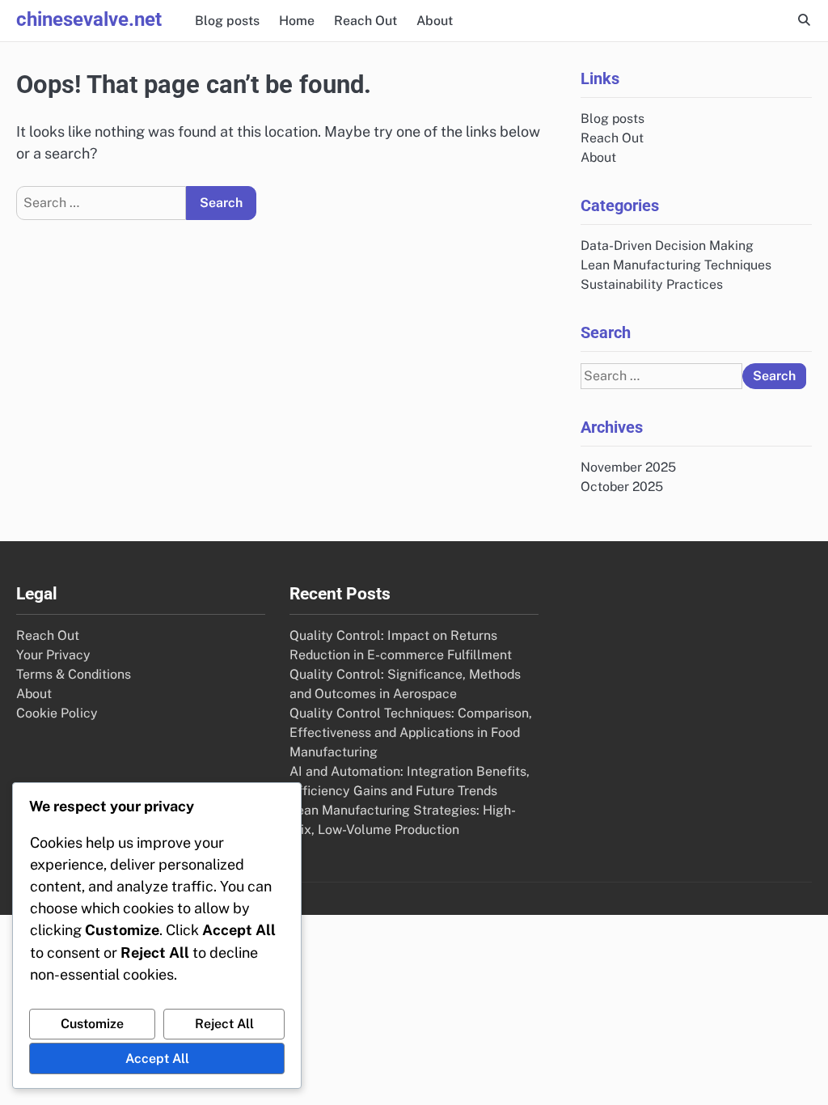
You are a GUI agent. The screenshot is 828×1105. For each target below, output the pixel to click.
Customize (92, 1023)
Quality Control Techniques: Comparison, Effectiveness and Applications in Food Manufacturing (410, 732)
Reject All (224, 1023)
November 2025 (628, 467)
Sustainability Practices (652, 284)
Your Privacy (53, 655)
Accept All (157, 1058)
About (434, 20)
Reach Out (365, 20)
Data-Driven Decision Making (667, 245)
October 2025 (622, 486)
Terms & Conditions (73, 674)
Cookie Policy (57, 713)
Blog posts (227, 20)
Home (297, 20)
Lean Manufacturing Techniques (676, 265)
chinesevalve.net (89, 19)
